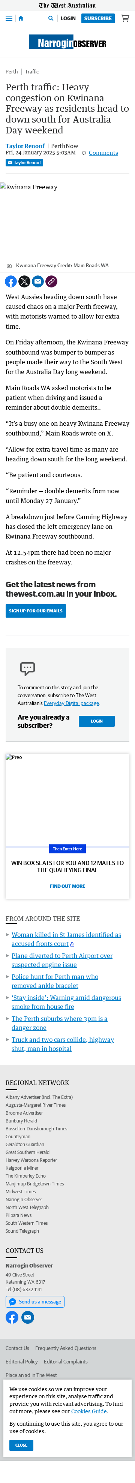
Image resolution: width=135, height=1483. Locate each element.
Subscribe (98, 18)
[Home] (20, 18)
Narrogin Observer (24, 1199)
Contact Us (17, 1348)
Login (68, 18)
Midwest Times (21, 1191)
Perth (12, 72)
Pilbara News (19, 1215)
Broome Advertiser (24, 1113)
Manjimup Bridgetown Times (35, 1184)
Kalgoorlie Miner (22, 1168)
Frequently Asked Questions (65, 1348)
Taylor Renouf (27, 162)
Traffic (32, 72)
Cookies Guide (89, 1411)
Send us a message (40, 1302)
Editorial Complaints (66, 1362)
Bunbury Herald (21, 1121)
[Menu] (9, 18)
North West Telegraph (27, 1207)
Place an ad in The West (31, 1375)
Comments (103, 152)
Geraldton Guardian (25, 1144)
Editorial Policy (22, 1362)
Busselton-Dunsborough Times (36, 1128)
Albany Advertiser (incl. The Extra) (39, 1097)
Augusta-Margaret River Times (36, 1105)
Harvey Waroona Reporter (31, 1160)
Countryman (18, 1136)
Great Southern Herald (28, 1152)
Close (21, 1445)
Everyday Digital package (71, 703)
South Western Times (27, 1223)
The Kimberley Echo (26, 1176)
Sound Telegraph (22, 1231)
